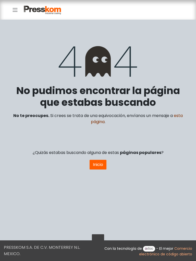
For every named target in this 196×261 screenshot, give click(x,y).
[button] (98, 240)
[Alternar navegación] (15, 10)
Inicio (98, 164)
